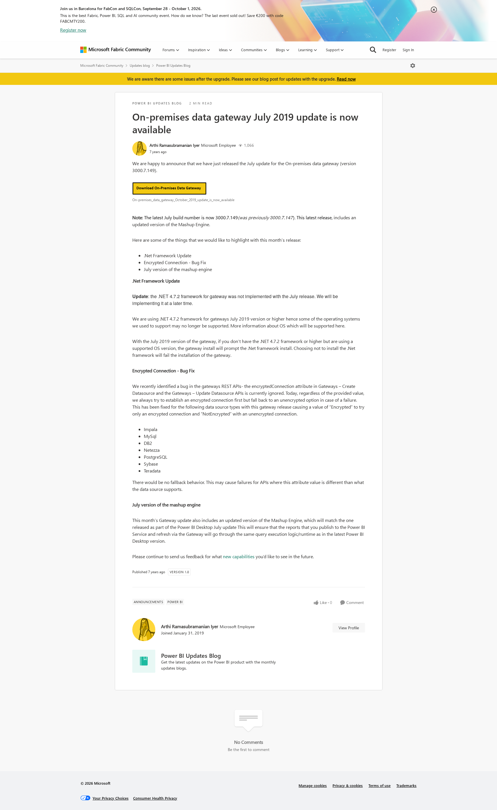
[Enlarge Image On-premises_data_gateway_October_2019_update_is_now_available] (248, 188)
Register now (73, 30)
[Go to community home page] (115, 50)
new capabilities (239, 556)
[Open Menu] (413, 66)
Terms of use (379, 785)
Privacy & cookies (347, 785)
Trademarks (406, 785)
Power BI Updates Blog (173, 65)
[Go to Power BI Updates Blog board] (143, 661)
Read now (346, 79)
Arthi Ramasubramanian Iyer (175, 145)
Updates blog (140, 65)
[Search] (373, 49)
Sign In (408, 49)
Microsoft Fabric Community (101, 65)
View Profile (349, 627)
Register (389, 49)
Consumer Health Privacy (155, 798)
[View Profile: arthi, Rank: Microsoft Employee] (139, 148)
